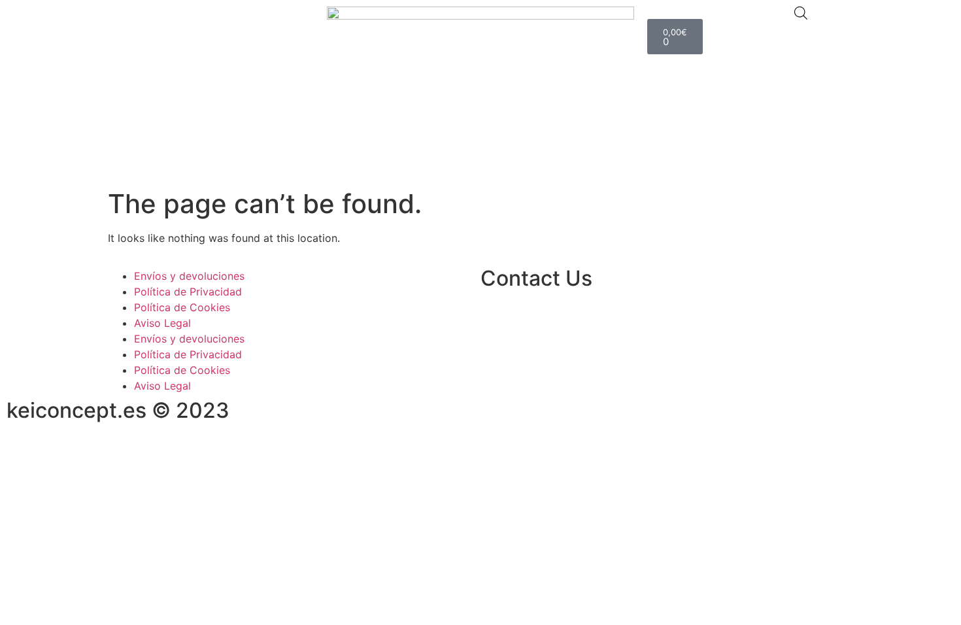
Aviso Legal (162, 322)
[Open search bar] (800, 13)
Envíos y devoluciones (189, 275)
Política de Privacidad (188, 291)
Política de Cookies (182, 307)
